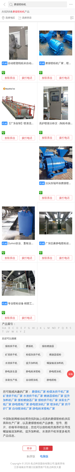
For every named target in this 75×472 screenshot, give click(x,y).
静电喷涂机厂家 (39, 404)
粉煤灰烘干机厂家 (58, 391)
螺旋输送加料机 (55, 363)
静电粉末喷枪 (33, 371)
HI (33, 328)
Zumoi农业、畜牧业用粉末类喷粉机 (28, 243)
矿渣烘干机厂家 (13, 396)
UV (7, 331)
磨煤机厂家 (39, 391)
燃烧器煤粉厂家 (53, 396)
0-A (4, 328)
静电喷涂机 (55, 371)
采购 (70, 374)
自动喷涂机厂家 (22, 408)
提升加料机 (32, 363)
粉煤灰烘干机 (33, 354)
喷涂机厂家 (57, 404)
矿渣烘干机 (11, 354)
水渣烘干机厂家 (33, 396)
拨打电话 (27, 77)
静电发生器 (11, 371)
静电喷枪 (51, 380)
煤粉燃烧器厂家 (27, 400)
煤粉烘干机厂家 (48, 400)
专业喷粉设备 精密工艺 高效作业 (27, 303)
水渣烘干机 (11, 363)
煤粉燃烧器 (48, 346)
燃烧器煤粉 (55, 354)
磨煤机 (29, 346)
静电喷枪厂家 (20, 404)
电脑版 (44, 456)
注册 (45, 448)
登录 (29, 448)
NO (54, 328)
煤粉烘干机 (11, 346)
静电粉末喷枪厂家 (44, 408)
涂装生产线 (11, 380)
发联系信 (10, 78)
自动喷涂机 (32, 380)
